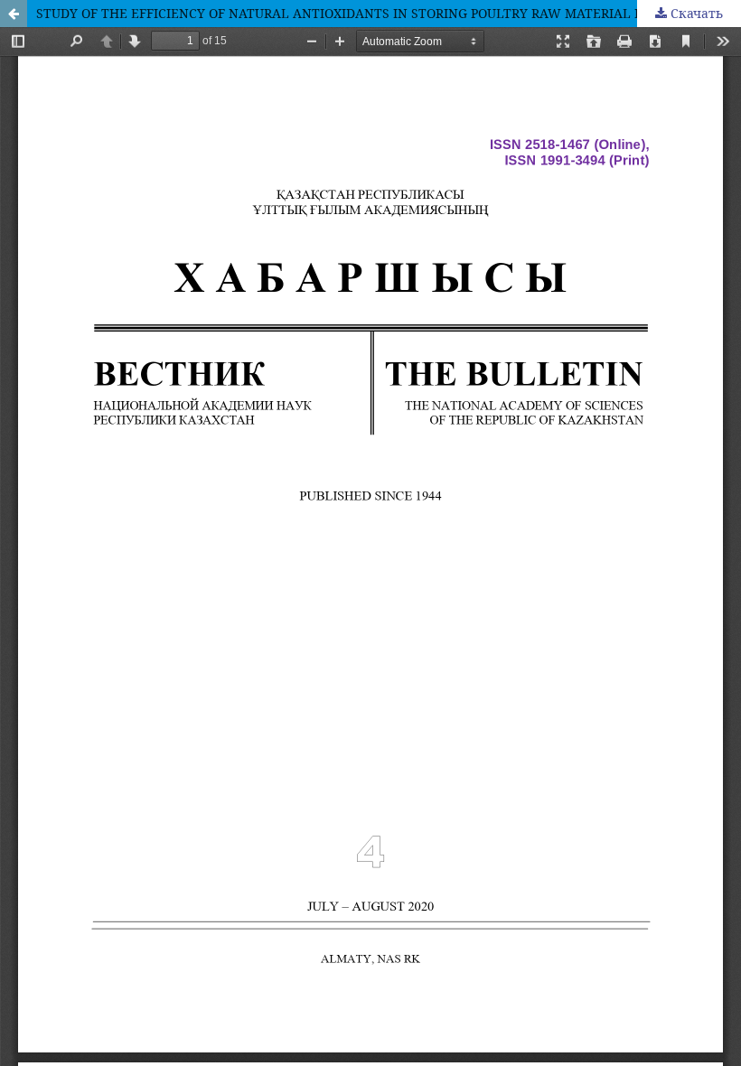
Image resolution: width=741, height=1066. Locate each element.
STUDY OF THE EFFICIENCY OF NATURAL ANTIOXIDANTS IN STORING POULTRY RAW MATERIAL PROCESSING (374, 13)
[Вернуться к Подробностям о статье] (13, 13)
